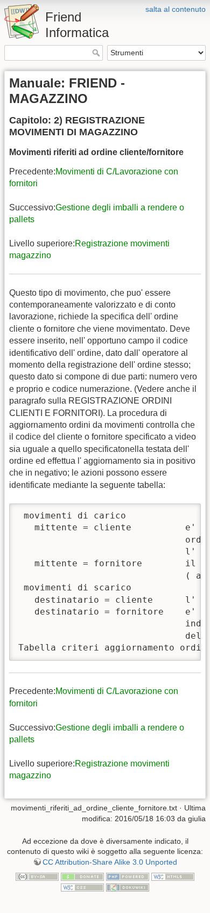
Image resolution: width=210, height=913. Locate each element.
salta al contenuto (175, 9)
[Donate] (82, 876)
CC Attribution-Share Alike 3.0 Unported (110, 862)
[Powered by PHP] (127, 876)
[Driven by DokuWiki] (127, 886)
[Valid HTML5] (172, 876)
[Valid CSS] (82, 886)
